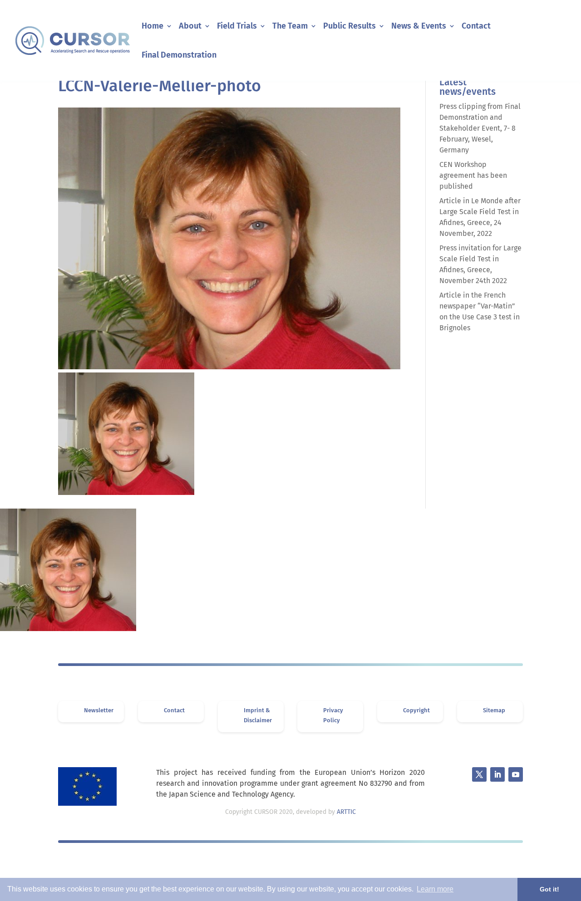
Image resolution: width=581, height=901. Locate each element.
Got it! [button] (549, 889)
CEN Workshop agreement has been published (473, 175)
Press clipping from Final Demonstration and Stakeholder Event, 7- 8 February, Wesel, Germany (480, 128)
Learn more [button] (435, 889)
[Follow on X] (479, 774)
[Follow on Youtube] (515, 774)
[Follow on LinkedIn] (497, 774)
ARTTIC (346, 812)
